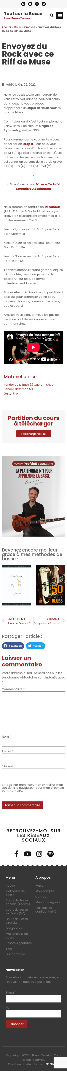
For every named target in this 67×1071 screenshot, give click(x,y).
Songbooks (14, 928)
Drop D (28, 144)
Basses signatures (19, 943)
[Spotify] (44, 4)
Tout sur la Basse (23, 14)
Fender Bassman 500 (19, 389)
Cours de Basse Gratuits (17, 921)
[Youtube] (30, 4)
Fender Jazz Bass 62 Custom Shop (29, 385)
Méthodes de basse (15, 893)
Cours (18, 27)
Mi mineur (52, 207)
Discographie (15, 954)
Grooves (29, 27)
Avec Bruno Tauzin (17, 18)
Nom (6, 736)
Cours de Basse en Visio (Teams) (18, 902)
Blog (9, 948)
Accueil (6, 27)
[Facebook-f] (16, 854)
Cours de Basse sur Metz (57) (17, 912)
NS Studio (52, 1064)
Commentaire (13, 689)
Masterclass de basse (17, 936)
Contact (41, 897)
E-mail (8, 751)
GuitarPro (11, 393)
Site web (8, 766)
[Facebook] (23, 4)
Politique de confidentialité (45, 910)
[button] (51, 15)
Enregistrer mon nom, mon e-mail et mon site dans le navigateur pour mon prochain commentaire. (33, 787)
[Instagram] (37, 4)
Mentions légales (47, 902)
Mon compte (44, 891)
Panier (40, 885)
